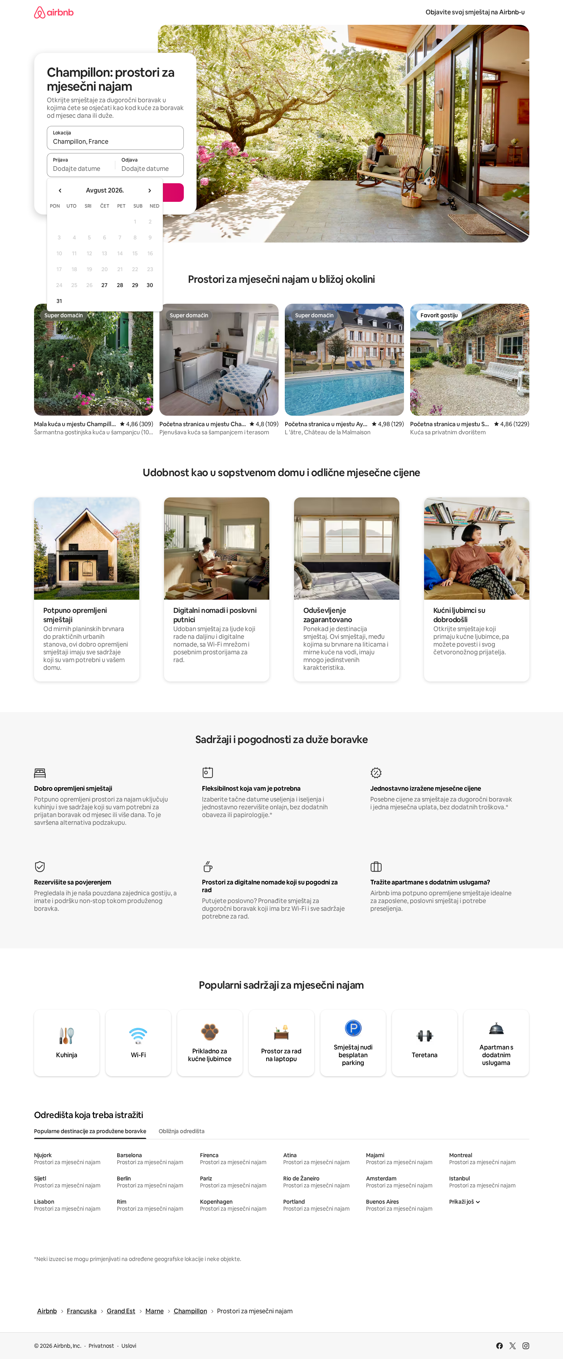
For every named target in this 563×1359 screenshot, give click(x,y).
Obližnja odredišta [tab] (182, 1131)
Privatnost (101, 1345)
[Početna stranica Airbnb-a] (54, 12)
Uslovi (128, 1345)
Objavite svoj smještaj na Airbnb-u (475, 12)
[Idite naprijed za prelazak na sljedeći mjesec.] (149, 190)
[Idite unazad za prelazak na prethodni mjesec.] (60, 190)
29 (135, 285)
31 (59, 301)
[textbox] (81, 168)
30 (150, 285)
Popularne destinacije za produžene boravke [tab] (90, 1131)
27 (104, 285)
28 (120, 285)
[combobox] (115, 141)
